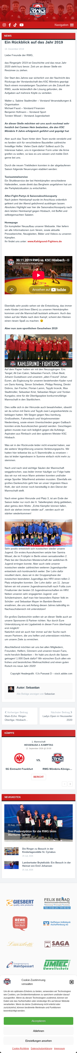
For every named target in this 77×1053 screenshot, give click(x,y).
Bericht (38, 777)
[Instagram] (4, 25)
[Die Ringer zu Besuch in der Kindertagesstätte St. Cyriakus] (11, 854)
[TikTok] (15, 25)
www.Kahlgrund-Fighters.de (45, 241)
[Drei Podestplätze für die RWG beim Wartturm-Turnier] (38, 841)
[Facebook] (10, 25)
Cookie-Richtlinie (20, 1048)
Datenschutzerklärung (41, 1048)
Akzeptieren (38, 1020)
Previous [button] (64, 784)
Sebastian (49, 694)
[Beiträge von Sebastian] (11, 691)
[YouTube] (22, 25)
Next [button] (70, 784)
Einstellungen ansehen (38, 1040)
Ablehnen (38, 1030)
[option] (38, 762)
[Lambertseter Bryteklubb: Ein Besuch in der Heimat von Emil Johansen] (11, 868)
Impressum (59, 1048)
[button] (71, 982)
